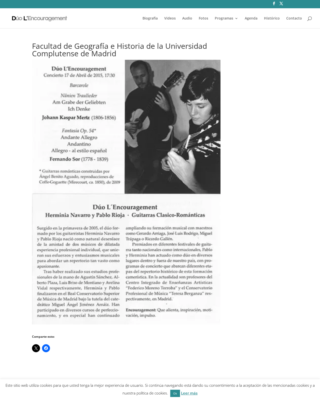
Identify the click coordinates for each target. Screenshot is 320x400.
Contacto (294, 19)
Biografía (150, 19)
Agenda (251, 19)
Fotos (203, 19)
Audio (187, 19)
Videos (170, 19)
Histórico (272, 19)
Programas (224, 19)
